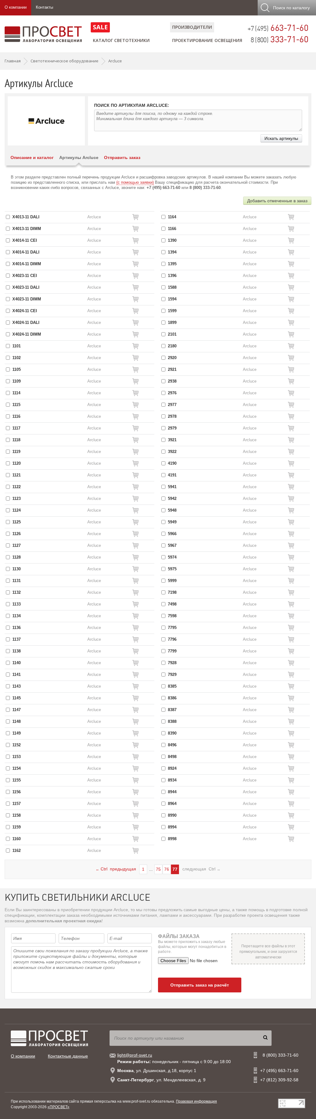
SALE (100, 27)
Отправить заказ (122, 157)
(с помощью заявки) (135, 182)
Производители (192, 27)
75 (158, 869)
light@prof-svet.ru (134, 1055)
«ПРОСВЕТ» (58, 1107)
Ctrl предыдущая (116, 868)
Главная (13, 61)
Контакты (44, 7)
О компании (16, 7)
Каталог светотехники (121, 40)
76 (166, 869)
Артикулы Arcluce (78, 157)
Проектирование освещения (207, 40)
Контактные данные (68, 1056)
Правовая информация (196, 1101)
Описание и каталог (32, 157)
